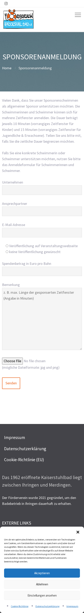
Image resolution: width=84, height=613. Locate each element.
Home (6, 68)
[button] (78, 532)
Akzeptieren (42, 573)
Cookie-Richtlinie (19, 606)
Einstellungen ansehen (42, 595)
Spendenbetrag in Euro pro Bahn (26, 263)
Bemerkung (11, 284)
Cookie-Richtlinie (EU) (24, 459)
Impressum (72, 606)
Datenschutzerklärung (47, 606)
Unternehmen (12, 182)
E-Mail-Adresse (13, 224)
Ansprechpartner (14, 203)
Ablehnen (42, 584)
